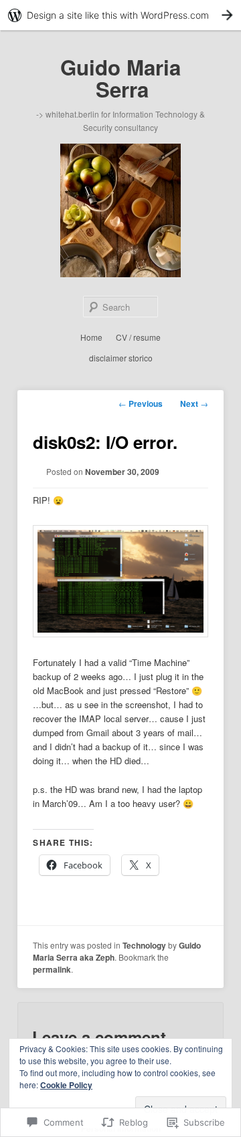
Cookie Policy (66, 1085)
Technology (144, 945)
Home (91, 337)
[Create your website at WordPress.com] (120, 15)
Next (194, 403)
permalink (52, 969)
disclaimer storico (121, 357)
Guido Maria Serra (120, 78)
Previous (140, 403)
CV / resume (138, 337)
